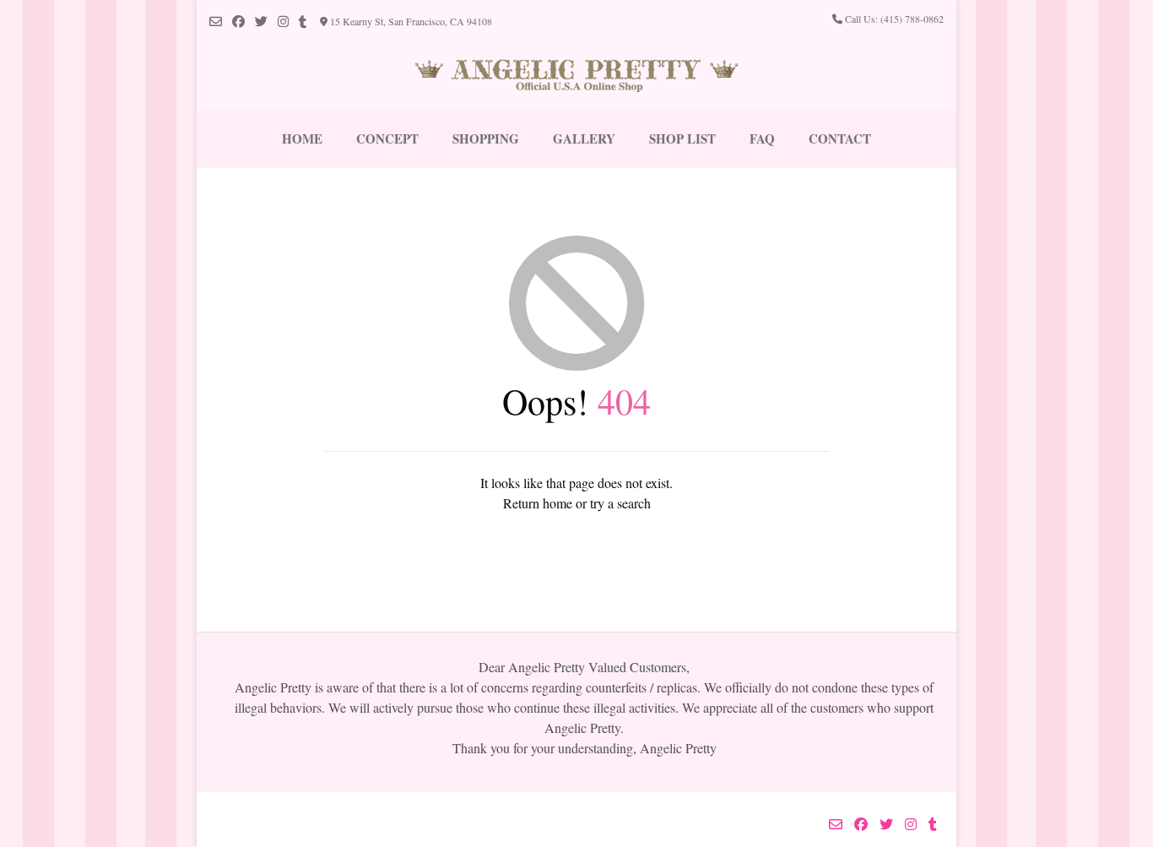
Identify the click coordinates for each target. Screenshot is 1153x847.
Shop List (682, 138)
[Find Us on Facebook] (238, 21)
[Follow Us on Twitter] (261, 21)
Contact (840, 138)
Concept (387, 138)
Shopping (485, 138)
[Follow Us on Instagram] (283, 21)
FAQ (762, 138)
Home (302, 138)
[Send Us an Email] (215, 21)
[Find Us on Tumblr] (302, 21)
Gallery (584, 138)
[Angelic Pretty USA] (576, 76)
